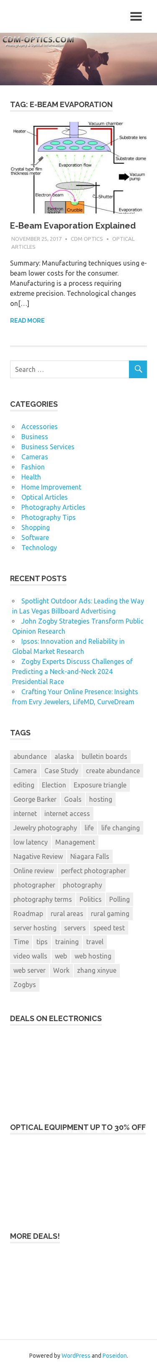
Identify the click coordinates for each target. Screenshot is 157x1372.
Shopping (35, 527)
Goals (73, 799)
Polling (119, 899)
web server (29, 970)
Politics (91, 899)
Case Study (61, 770)
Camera (25, 770)
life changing (120, 828)
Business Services (48, 446)
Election (54, 785)
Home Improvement (51, 487)
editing (23, 785)
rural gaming (110, 913)
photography (82, 885)
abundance (30, 756)
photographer (34, 885)
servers (75, 928)
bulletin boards (104, 756)
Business (34, 436)
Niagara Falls (89, 856)
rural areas (67, 913)
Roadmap (28, 913)
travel (94, 941)
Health (31, 477)
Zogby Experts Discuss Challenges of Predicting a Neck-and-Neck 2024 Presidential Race (72, 671)
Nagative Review (38, 856)
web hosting (93, 956)
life (89, 828)
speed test (109, 928)
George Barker (35, 799)
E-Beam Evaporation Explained (73, 226)
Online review (33, 870)
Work (61, 970)
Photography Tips (48, 517)
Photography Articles (53, 507)
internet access (67, 813)
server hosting (35, 928)
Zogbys (24, 984)
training (67, 941)
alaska (64, 756)
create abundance (113, 770)
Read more (27, 320)
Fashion (33, 467)
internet (25, 813)
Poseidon (115, 1355)
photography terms (42, 899)
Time (21, 941)
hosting (100, 799)
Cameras (34, 457)
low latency (30, 842)
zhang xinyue (96, 970)
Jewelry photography (45, 828)
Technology (39, 547)
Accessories (39, 426)
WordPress (76, 1355)
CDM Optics (87, 239)
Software (35, 537)
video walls (30, 956)
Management (75, 842)
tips (42, 941)
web (61, 956)
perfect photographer (93, 870)
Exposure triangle (100, 785)
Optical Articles (44, 497)
